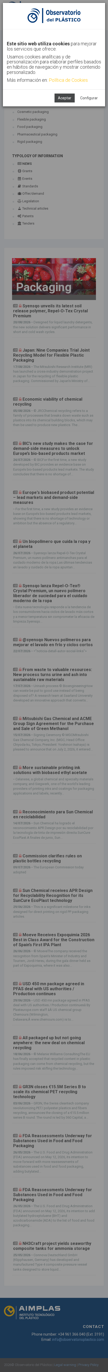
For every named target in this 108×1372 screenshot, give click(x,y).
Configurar (89, 98)
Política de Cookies (68, 80)
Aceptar (64, 98)
